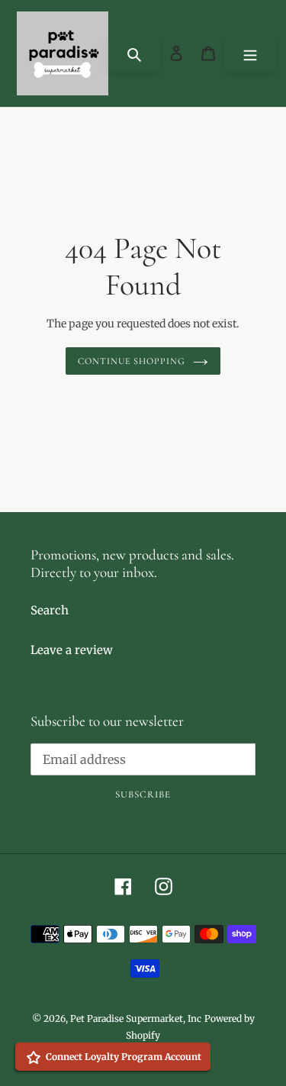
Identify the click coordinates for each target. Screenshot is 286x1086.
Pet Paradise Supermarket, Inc (135, 1018)
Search (50, 610)
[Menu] (250, 53)
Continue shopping (132, 361)
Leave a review (72, 650)
